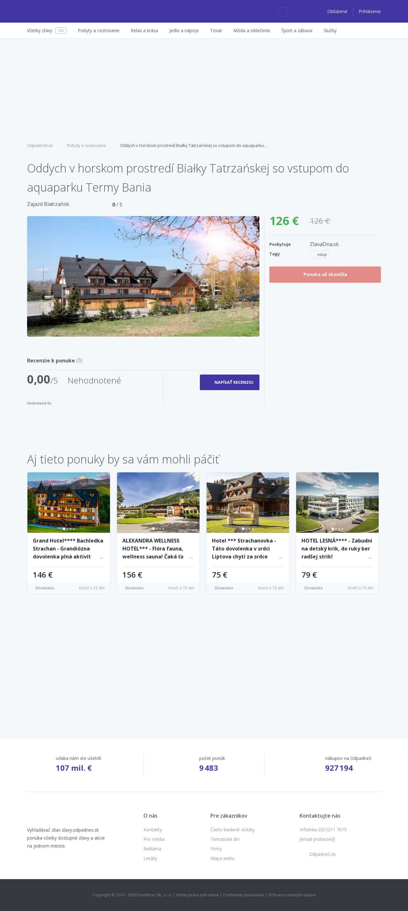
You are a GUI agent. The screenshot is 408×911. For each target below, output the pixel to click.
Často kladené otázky (232, 830)
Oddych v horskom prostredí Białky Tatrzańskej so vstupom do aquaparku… (193, 145)
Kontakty (152, 830)
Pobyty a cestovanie (86, 145)
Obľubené (338, 11)
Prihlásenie (370, 11)
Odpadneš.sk (40, 145)
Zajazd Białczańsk (48, 204)
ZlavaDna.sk (324, 244)
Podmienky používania (243, 895)
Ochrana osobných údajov (292, 895)
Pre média (153, 839)
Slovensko (44, 588)
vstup (322, 254)
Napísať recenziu (234, 382)
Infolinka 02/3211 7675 (323, 830)
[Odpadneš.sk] (51, 11)
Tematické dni (224, 839)
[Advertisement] (204, 89)
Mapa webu (222, 858)
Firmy (216, 849)
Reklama (152, 849)
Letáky (150, 858)
